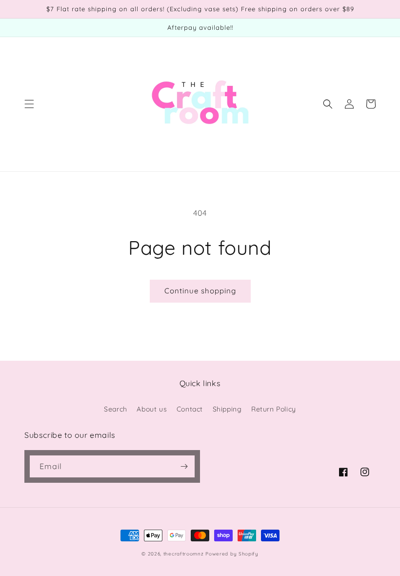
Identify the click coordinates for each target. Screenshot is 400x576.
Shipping (227, 409)
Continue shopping (200, 290)
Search (115, 409)
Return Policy (273, 409)
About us (152, 409)
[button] (29, 104)
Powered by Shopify (232, 554)
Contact (190, 409)
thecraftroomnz (183, 554)
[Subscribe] (184, 466)
